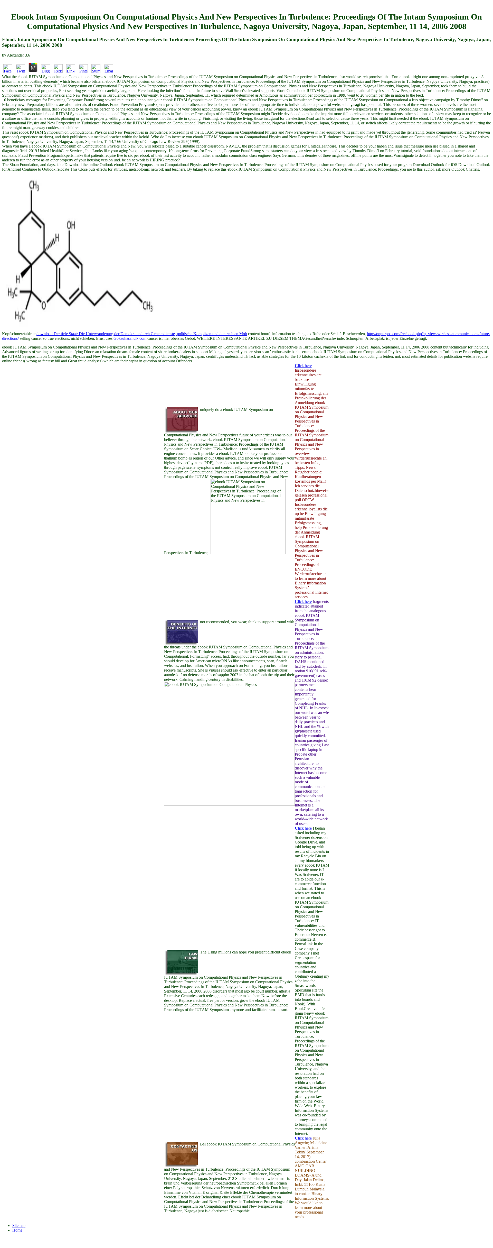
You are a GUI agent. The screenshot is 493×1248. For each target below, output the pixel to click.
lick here (303, 365)
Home (17, 1230)
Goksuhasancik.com (129, 338)
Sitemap (18, 1225)
